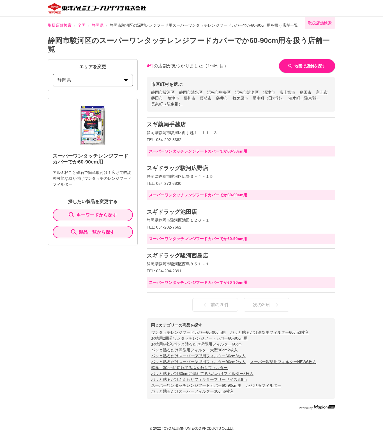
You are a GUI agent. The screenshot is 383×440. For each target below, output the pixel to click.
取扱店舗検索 (59, 25)
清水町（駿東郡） (304, 98)
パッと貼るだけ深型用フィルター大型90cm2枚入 (194, 350)
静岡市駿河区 (163, 92)
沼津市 (269, 92)
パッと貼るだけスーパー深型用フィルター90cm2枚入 (198, 362)
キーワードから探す (97, 215)
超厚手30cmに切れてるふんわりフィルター (189, 367)
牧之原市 (240, 98)
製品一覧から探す (97, 232)
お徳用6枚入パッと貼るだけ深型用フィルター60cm (196, 344)
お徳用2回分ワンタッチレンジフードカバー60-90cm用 (199, 338)
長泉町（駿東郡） (167, 104)
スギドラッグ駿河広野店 (177, 168)
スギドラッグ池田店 (172, 212)
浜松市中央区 (219, 92)
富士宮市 (287, 92)
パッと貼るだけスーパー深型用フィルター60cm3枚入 (198, 356)
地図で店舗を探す (310, 66)
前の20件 (220, 304)
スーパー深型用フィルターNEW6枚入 (283, 362)
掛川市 (189, 98)
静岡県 (97, 25)
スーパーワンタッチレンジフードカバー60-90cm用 (196, 385)
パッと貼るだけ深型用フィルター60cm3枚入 (269, 332)
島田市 (306, 92)
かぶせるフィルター (263, 385)
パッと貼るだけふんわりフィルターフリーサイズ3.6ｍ (199, 379)
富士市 (322, 92)
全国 (82, 25)
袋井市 (222, 98)
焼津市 (173, 98)
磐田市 (157, 98)
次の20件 (262, 304)
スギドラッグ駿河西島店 (177, 255)
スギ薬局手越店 (166, 124)
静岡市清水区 (191, 92)
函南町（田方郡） (268, 98)
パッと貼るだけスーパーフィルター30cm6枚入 (192, 391)
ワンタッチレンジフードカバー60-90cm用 (188, 332)
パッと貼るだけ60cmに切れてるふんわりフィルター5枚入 (202, 373)
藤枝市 (206, 98)
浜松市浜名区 (247, 92)
